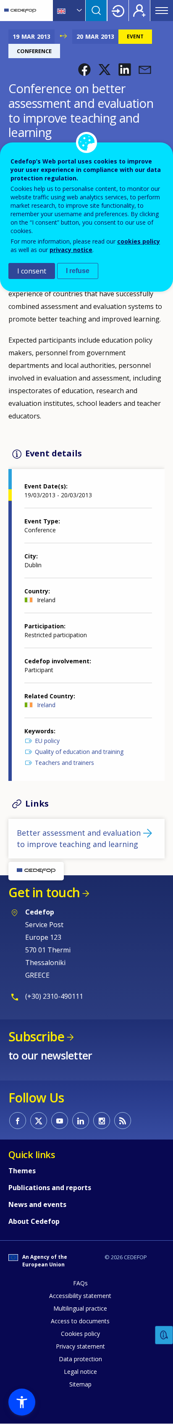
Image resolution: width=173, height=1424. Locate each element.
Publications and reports (49, 1187)
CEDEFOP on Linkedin (80, 1120)
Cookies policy (80, 1334)
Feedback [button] (164, 1335)
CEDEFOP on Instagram (101, 1120)
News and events (37, 1204)
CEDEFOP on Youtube (59, 1120)
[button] (84, 69)
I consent (31, 271)
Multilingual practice (80, 1308)
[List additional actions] (78, 10)
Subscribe (36, 1036)
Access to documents (80, 1321)
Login (117, 10)
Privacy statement (80, 1346)
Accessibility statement (80, 1296)
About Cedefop (34, 1221)
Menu (161, 10)
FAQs (80, 1283)
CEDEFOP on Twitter (38, 1120)
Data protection (80, 1359)
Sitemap (80, 1384)
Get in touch (44, 892)
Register (139, 10)
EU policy (47, 741)
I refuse (77, 270)
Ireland (46, 705)
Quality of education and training (79, 752)
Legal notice (80, 1372)
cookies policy (138, 241)
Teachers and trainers (64, 763)
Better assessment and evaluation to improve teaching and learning (79, 838)
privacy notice (71, 250)
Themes (22, 1170)
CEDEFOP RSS (122, 1120)
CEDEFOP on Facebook (17, 1120)
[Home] (20, 10)
